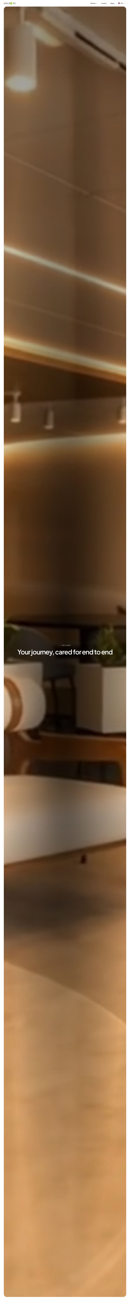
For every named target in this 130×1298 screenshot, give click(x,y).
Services (93, 3)
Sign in (112, 3)
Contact (104, 3)
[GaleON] (9, 3)
